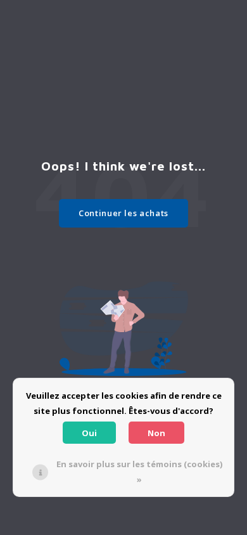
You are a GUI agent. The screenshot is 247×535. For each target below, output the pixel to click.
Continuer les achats (123, 213)
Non (156, 433)
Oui (89, 433)
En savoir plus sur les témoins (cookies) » (139, 471)
